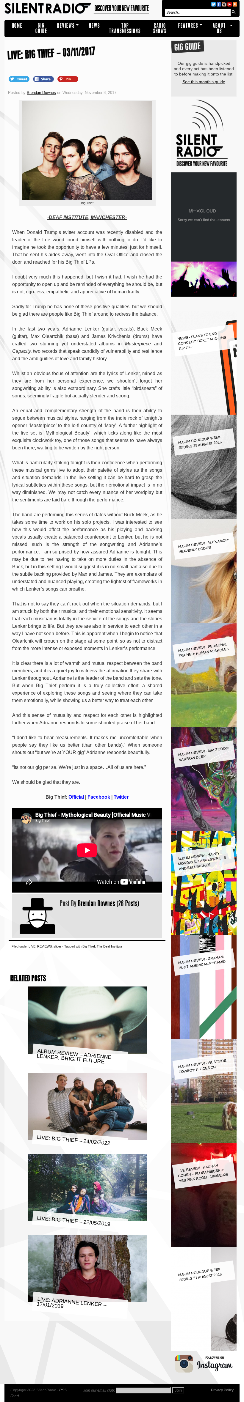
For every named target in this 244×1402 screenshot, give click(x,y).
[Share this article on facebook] (44, 78)
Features (188, 26)
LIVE (32, 946)
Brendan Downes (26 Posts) (108, 903)
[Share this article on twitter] (19, 78)
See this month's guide (203, 81)
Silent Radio (81, 8)
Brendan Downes (41, 92)
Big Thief (88, 946)
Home (17, 26)
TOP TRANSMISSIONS (125, 28)
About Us (219, 28)
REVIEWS (66, 26)
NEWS (94, 26)
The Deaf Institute (109, 946)
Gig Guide (41, 28)
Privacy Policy (222, 1390)
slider (57, 946)
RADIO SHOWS (160, 28)
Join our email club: (99, 1390)
